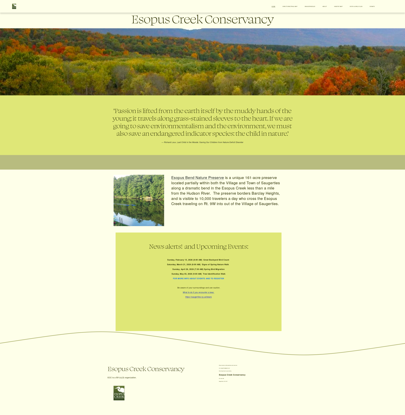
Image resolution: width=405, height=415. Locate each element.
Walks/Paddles (310, 6)
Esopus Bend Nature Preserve (197, 177)
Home (273, 6)
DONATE (372, 6)
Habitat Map (338, 6)
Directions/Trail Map (290, 6)
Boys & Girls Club (356, 6)
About (325, 6)
